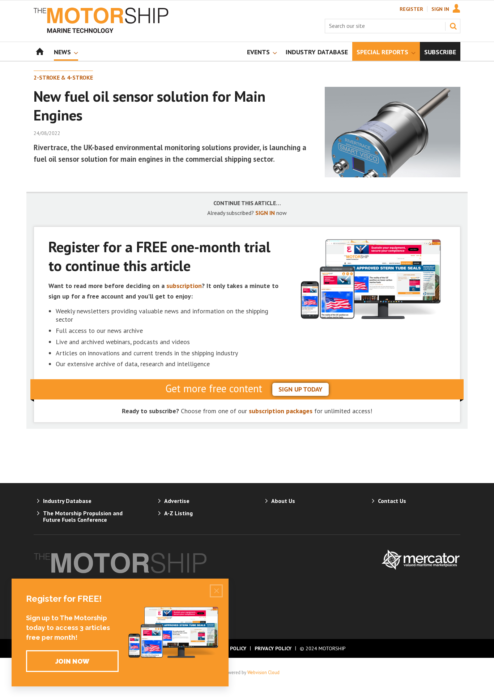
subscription (184, 286)
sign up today (300, 389)
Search (453, 26)
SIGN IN (265, 212)
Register (411, 9)
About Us (283, 500)
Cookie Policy (228, 648)
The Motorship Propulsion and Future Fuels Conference (83, 516)
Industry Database (67, 500)
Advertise (176, 500)
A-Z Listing (178, 513)
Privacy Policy (273, 648)
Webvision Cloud (263, 672)
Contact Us (392, 500)
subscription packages (280, 411)
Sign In (440, 9)
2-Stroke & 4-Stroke (63, 77)
